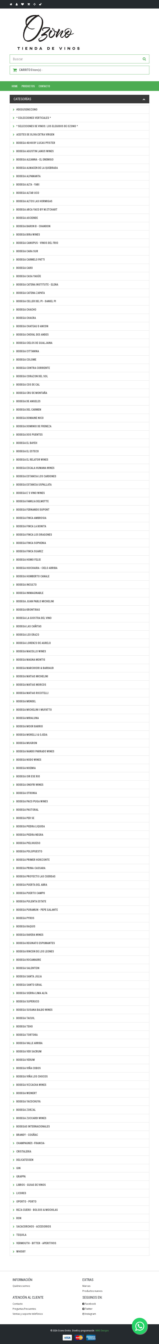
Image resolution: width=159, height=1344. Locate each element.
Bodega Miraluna (27, 718)
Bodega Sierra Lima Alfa (31, 993)
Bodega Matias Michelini (32, 676)
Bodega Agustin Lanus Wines (35, 151)
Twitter (88, 1308)
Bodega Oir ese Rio (28, 776)
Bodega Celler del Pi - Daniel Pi (36, 301)
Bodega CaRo (24, 267)
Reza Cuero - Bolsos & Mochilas (37, 1209)
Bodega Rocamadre (28, 959)
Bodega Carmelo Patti (30, 259)
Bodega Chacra (26, 317)
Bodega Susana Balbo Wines (34, 1009)
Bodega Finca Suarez (29, 551)
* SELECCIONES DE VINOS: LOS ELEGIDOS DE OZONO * (47, 126)
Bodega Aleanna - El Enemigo (35, 159)
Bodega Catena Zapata (30, 292)
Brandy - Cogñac (27, 1134)
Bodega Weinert (26, 1093)
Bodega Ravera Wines (29, 934)
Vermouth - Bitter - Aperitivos (36, 1243)
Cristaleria (23, 1151)
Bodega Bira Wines (28, 234)
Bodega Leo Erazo (27, 634)
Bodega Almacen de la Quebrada (37, 167)
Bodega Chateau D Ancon (32, 326)
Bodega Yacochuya (28, 1101)
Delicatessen (24, 1159)
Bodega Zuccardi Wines (31, 1118)
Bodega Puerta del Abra (31, 884)
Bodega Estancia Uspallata (34, 484)
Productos (28, 86)
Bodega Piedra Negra (29, 834)
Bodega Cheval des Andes (32, 334)
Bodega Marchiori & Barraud (35, 668)
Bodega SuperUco (27, 1001)
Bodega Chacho (26, 309)
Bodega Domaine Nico (30, 418)
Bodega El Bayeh (26, 443)
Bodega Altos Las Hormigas (34, 201)
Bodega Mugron (26, 743)
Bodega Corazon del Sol (32, 376)
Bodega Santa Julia (29, 976)
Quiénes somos (21, 1286)
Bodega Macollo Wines (31, 651)
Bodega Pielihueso (28, 843)
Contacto (44, 86)
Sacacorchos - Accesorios (33, 1226)
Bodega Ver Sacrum (28, 1051)
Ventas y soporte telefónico (28, 1314)
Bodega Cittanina (27, 351)
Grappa (21, 1176)
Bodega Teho (24, 1026)
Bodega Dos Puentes (29, 434)
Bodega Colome (26, 359)
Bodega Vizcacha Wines (31, 1084)
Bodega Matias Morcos (31, 684)
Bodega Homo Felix (28, 559)
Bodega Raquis (25, 926)
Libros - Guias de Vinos (31, 1184)
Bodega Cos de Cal (28, 384)
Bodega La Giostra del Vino (34, 618)
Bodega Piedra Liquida (30, 826)
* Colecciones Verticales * (33, 117)
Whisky (21, 1251)
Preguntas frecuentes (24, 1308)
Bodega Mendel (26, 701)
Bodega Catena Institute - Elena (37, 284)
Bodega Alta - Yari (27, 184)
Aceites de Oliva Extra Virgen (35, 134)
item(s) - (30, 70)
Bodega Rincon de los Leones (35, 951)
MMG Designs (102, 1330)
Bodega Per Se (25, 818)
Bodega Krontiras (28, 609)
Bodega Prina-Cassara (30, 868)
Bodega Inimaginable (29, 593)
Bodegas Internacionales (33, 1126)
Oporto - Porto (26, 1201)
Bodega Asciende (27, 217)
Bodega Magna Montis (30, 659)
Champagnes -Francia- (30, 1143)
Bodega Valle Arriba (29, 1043)
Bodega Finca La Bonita (31, 526)
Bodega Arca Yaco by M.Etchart (36, 209)
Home (15, 86)
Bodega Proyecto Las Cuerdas (35, 876)
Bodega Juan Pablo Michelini (35, 601)
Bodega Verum (25, 1059)
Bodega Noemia (26, 768)
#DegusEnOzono (26, 109)
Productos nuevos (92, 1291)
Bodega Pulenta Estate (31, 901)
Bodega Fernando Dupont (32, 509)
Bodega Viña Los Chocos (32, 1076)
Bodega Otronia (26, 793)
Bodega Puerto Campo (30, 893)
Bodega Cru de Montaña (31, 392)
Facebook (90, 1303)
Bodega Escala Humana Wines (35, 468)
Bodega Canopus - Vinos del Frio (37, 242)
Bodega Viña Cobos (28, 1068)
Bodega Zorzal (26, 1109)
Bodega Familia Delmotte (32, 501)
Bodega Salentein (27, 968)
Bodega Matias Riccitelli (32, 693)
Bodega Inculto (26, 584)
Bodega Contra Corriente (33, 367)
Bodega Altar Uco (27, 192)
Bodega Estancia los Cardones (36, 476)
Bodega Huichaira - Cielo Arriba (36, 568)
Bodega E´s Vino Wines (30, 493)
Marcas (86, 1286)
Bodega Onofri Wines (29, 784)
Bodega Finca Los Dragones (34, 534)
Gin (18, 1168)
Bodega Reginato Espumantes (35, 943)
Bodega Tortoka (27, 1034)
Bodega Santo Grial (29, 984)
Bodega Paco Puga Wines (32, 801)
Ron (18, 1218)
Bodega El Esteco (27, 451)
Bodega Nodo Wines (28, 759)
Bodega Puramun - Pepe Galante (37, 909)
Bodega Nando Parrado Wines (35, 751)
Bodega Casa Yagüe (28, 276)
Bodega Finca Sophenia (31, 543)
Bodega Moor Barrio (29, 726)
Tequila (21, 1234)
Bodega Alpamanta (28, 176)
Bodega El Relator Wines (32, 459)
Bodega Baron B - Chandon (33, 226)
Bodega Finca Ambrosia (31, 518)
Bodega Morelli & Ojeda (31, 734)
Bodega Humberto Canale (32, 576)
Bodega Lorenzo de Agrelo (33, 643)
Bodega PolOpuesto (29, 851)
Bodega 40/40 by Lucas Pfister (35, 142)
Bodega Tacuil (25, 1018)
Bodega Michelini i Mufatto (34, 709)
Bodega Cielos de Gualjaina (34, 342)
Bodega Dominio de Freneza (33, 426)
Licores (21, 1193)
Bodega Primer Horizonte (33, 859)
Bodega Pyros (25, 918)
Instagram (90, 1314)
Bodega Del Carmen (28, 409)
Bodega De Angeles (28, 401)
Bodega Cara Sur (27, 251)
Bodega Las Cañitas (28, 626)
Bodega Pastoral (27, 809)
